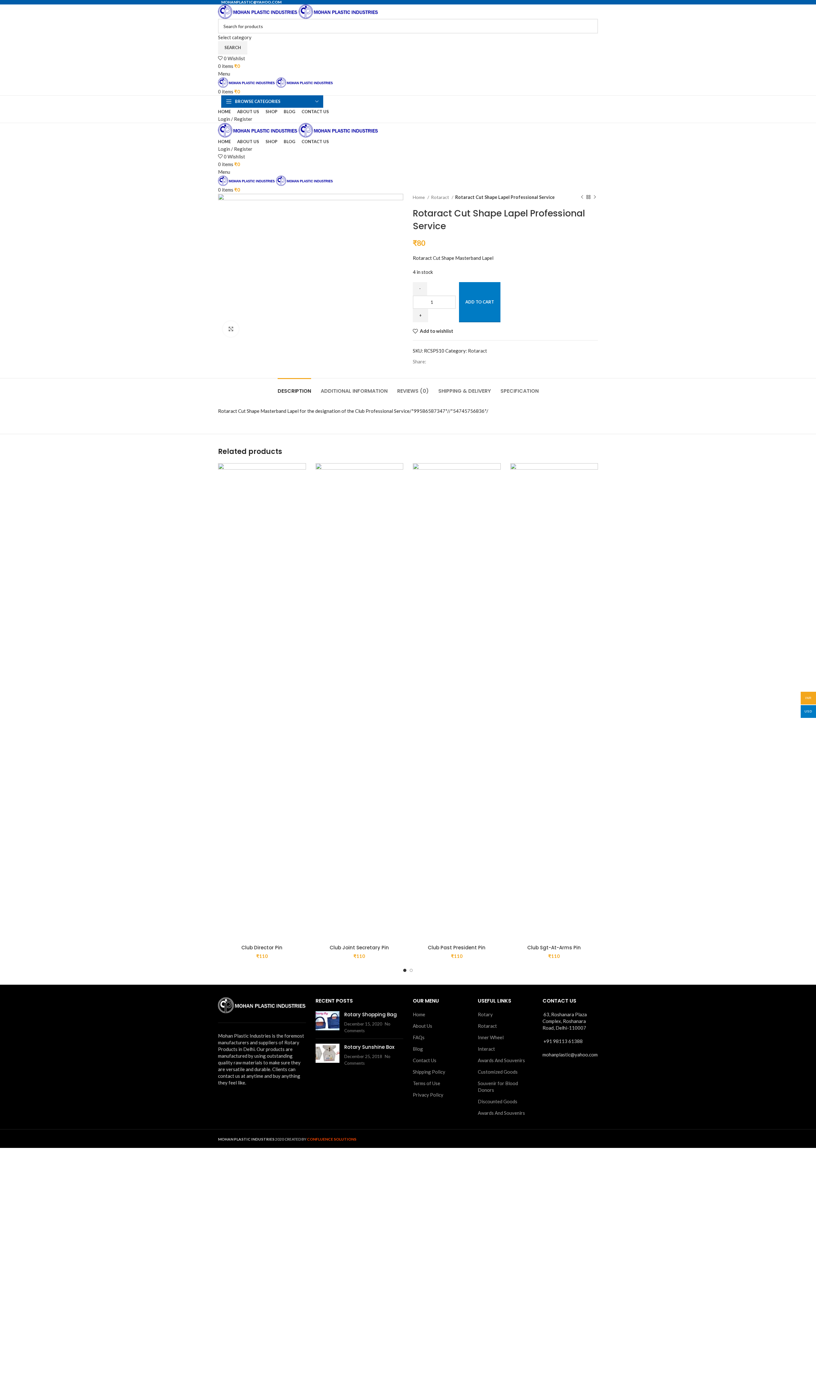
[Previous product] (582, 197)
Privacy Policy (428, 1095)
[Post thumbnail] (327, 1022)
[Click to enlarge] (231, 329)
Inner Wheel (491, 1037)
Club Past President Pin (456, 947)
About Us (422, 1026)
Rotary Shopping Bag (370, 1014)
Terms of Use (426, 1083)
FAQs (419, 1037)
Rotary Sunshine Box (369, 1047)
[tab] (294, 388)
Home (419, 197)
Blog (418, 1049)
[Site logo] (258, 11)
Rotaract (440, 197)
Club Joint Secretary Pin (359, 947)
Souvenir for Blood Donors (498, 1086)
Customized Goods (498, 1072)
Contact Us (424, 1060)
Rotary (485, 1014)
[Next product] (595, 197)
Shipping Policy (429, 1072)
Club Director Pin (261, 947)
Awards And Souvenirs (501, 1060)
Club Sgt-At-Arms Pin (554, 947)
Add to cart (479, 301)
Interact (486, 1049)
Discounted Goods (497, 1101)
